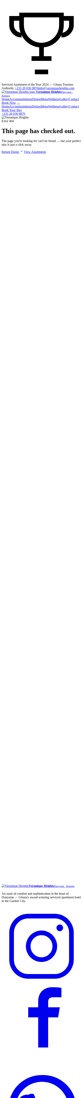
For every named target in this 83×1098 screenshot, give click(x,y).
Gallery (64, 99)
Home (5, 99)
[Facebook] (41, 1066)
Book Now (9, 102)
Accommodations (20, 99)
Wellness (53, 99)
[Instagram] (41, 985)
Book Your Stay (12, 110)
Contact (74, 99)
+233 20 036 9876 (26, 88)
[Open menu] (18, 103)
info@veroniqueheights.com (56, 88)
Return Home (11, 152)
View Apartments (35, 152)
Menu (44, 99)
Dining (36, 99)
